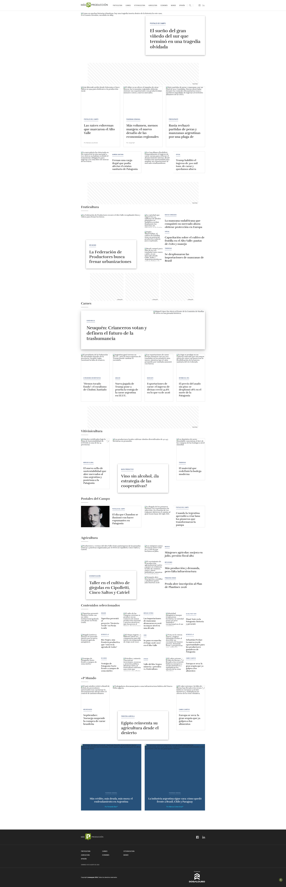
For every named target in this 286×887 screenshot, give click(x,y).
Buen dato (150, 378)
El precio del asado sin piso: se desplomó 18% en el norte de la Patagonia (190, 389)
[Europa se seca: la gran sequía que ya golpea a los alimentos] (175, 664)
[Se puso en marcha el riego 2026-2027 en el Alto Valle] (132, 640)
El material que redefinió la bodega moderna (190, 471)
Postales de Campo (158, 23)
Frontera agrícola (128, 716)
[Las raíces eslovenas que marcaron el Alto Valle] (100, 101)
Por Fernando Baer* (111, 807)
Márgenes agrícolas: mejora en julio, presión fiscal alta (184, 554)
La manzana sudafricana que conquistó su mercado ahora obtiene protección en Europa (183, 224)
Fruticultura (117, 5)
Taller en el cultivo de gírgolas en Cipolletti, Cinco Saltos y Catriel (109, 587)
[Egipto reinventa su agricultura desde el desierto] (143, 708)
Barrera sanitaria (117, 154)
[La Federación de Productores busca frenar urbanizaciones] (111, 236)
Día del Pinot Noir (191, 614)
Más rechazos (87, 709)
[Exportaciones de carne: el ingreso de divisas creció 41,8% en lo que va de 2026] (159, 364)
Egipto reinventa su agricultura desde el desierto (140, 728)
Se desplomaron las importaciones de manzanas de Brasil (184, 257)
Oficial (178, 154)
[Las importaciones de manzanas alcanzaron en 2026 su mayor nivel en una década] (132, 619)
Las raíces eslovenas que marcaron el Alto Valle (99, 129)
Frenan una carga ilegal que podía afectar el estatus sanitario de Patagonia (125, 165)
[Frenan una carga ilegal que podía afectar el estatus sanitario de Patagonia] (95, 162)
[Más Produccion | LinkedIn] (203, 5)
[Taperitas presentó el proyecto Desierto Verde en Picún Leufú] (90, 619)
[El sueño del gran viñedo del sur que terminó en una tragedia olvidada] (143, 35)
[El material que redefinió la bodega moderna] (191, 449)
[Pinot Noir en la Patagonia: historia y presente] (175, 619)
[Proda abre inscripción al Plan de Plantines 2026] (154, 583)
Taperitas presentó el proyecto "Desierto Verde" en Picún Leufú (110, 623)
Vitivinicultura (139, 5)
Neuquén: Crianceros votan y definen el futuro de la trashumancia (117, 333)
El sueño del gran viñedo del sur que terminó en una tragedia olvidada (175, 39)
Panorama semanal (133, 119)
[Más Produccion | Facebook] (199, 5)
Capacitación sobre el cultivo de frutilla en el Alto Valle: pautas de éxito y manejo (184, 241)
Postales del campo (91, 119)
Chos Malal (91, 321)
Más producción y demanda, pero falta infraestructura (182, 569)
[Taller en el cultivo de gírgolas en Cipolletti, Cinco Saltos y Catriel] (111, 567)
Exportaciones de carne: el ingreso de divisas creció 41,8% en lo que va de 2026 (158, 388)
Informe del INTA (184, 378)
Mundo (173, 5)
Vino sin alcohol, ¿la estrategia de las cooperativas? (140, 481)
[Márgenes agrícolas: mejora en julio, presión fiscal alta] (154, 551)
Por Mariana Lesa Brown (91, 143)
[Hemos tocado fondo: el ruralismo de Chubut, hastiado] (95, 364)
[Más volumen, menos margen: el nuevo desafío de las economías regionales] (143, 101)
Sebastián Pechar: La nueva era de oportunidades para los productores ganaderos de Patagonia (195, 646)
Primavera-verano (170, 578)
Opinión (182, 5)
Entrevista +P (105, 634)
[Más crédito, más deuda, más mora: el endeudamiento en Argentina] (111, 766)
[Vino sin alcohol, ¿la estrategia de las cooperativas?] (143, 461)
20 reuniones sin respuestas (92, 378)
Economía (164, 5)
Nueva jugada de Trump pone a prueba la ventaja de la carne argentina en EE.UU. (126, 389)
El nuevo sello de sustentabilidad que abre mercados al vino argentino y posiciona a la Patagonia (94, 475)
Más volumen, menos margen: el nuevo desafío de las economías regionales (142, 131)
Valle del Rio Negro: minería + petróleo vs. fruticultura (153, 666)
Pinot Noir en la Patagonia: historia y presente (195, 621)
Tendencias (168, 248)
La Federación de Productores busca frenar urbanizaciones (110, 257)
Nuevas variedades (171, 215)
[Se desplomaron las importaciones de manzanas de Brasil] (154, 254)
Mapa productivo (127, 469)
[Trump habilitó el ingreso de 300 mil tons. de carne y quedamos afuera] (159, 162)
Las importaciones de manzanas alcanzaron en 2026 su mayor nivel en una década (153, 623)
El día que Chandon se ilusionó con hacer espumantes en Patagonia (125, 519)
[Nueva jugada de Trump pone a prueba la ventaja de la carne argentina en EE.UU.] (127, 364)
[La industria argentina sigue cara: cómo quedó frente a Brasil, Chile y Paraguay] (175, 766)
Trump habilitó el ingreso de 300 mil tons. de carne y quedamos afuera (187, 165)
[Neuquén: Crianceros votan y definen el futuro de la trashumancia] (179, 330)
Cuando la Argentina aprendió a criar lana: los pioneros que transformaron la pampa (188, 519)
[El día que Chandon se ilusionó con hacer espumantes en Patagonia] (95, 516)
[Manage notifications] (281, 880)
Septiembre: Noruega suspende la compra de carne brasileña (94, 720)
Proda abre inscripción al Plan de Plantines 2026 (183, 585)
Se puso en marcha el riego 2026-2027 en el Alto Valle (152, 643)
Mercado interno (148, 613)
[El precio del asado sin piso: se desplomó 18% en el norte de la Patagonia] (191, 364)
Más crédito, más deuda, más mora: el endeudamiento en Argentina (111, 800)
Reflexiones (168, 562)
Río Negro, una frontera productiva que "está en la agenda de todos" (110, 643)
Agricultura (152, 5)
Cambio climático (191, 658)
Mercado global (88, 462)
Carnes (128, 5)
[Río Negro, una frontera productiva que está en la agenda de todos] (90, 640)
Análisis (117, 378)
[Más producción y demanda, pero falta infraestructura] (154, 567)
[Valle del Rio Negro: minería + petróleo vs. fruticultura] (132, 664)
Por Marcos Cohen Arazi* (174, 807)
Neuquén (103, 613)
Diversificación (95, 576)
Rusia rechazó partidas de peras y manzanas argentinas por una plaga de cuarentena (184, 133)
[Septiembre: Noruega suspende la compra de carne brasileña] (95, 696)
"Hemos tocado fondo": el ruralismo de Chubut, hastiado (95, 386)
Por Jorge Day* (130, 143)
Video (145, 635)
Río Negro (92, 245)
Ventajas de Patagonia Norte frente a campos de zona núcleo (110, 667)
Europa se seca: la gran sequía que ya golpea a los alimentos (194, 667)
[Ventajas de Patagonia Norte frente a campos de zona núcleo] (90, 664)
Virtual (167, 231)
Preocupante (173, 119)
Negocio (167, 546)
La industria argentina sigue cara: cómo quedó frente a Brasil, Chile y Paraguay (175, 800)
